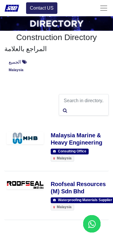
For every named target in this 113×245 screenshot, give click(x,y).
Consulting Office (71, 151)
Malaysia (16, 70)
